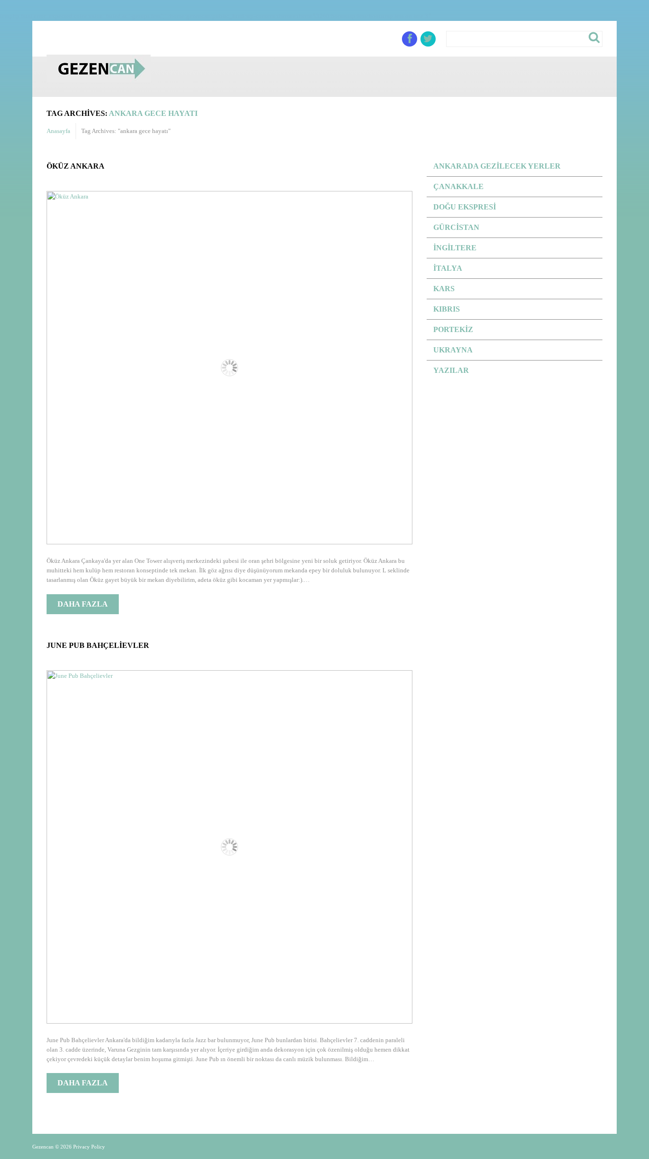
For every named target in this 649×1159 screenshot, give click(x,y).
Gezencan (43, 1147)
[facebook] (409, 39)
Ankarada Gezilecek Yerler (497, 166)
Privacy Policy (89, 1147)
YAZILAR (451, 370)
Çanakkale (458, 186)
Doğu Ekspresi (464, 207)
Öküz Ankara (76, 166)
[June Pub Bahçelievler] (229, 847)
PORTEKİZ (453, 329)
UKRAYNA (453, 350)
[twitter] (428, 39)
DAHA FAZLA (82, 604)
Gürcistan (456, 227)
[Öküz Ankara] (229, 367)
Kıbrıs (446, 309)
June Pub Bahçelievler (98, 645)
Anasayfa (58, 130)
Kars (444, 289)
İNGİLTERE (455, 248)
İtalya (447, 268)
